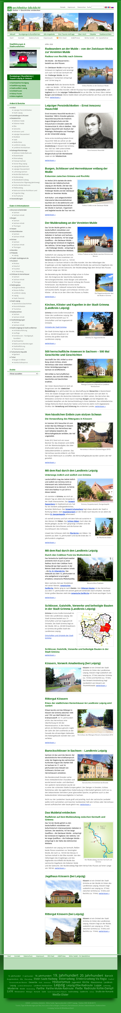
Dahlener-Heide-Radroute (22, 153)
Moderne (13, 988)
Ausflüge (16, 333)
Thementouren (18, 349)
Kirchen (13, 239)
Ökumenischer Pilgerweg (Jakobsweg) (26, 182)
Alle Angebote (49, 34)
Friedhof (111, 979)
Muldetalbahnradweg (21, 180)
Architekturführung (20, 330)
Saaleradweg (73, 991)
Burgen (13, 218)
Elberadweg (28, 979)
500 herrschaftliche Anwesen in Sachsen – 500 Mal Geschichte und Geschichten (77, 353)
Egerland (16, 354)
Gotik (40, 982)
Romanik (37, 992)
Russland (14, 261)
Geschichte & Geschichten (22, 304)
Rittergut (29, 992)
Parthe (40, 988)
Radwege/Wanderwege (19, 150)
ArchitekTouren (16, 91)
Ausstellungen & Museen (19, 115)
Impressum (48, 38)
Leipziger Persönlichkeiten (22, 110)
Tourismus (17, 309)
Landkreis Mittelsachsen (24, 986)
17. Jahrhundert (27, 976)
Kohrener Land (18, 131)
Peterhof (16, 266)
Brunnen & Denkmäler (19, 210)
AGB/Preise (75, 38)
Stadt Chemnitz (18, 298)
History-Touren (16, 94)
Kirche (85, 982)
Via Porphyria (18, 196)
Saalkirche (84, 991)
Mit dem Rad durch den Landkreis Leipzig (71, 470)
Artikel (13, 107)
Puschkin (16, 269)
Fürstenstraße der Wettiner (18, 982)
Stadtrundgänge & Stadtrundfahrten (24, 328)
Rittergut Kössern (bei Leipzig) (64, 914)
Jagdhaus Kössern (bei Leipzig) (65, 876)
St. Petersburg (18, 271)
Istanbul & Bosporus (20, 362)
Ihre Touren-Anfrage (66, 34)
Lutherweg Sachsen (20, 172)
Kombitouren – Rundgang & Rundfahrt (23, 337)
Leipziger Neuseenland (21, 134)
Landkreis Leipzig (19, 145)
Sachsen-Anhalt (18, 215)
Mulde (22, 989)
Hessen (13, 229)
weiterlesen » (55, 97)
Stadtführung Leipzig (18, 85)
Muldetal (16, 137)
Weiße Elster (17, 142)
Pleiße (79, 988)
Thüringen (17, 226)
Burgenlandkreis (19, 287)
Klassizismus (96, 982)
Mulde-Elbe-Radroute (20, 174)
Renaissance (20, 991)
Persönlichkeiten (19, 306)
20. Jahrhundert (91, 975)
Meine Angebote (17, 96)
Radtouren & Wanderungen (23, 344)
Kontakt (21, 38)
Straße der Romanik (104, 991)
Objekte (93, 34)
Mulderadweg (18, 177)
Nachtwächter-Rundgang (20, 83)
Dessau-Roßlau (18, 290)
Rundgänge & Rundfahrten (29, 34)
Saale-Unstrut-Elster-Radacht (57, 992)
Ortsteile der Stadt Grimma (56, 327)
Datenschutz (34, 38)
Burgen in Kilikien (19, 360)
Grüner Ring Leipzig (20, 164)
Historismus (61, 982)
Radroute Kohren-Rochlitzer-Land (25, 190)
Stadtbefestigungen (18, 320)
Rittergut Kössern (56, 698)
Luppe (98, 985)
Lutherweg (107, 986)
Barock (109, 975)
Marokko (14, 250)
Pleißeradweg (18, 188)
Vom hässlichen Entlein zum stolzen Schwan (73, 414)
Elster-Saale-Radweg (45, 978)
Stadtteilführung (19, 346)
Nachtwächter (18, 341)
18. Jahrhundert (43, 975)
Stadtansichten (105, 34)
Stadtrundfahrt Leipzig (19, 88)
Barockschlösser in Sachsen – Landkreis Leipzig (76, 750)
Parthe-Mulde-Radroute (21, 185)
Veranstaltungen (17, 199)
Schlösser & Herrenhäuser (20, 274)
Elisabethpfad (18, 156)
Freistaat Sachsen (19, 161)
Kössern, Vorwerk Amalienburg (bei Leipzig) (73, 663)
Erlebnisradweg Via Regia (91, 978)
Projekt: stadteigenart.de (19, 258)
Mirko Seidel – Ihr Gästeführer (96, 38)
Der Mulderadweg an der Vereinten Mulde (71, 222)
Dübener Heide (18, 123)
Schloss (92, 992)
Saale (15, 140)
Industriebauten (17, 231)
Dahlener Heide (18, 121)
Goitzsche (16, 129)
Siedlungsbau (16, 285)
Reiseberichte (16, 118)
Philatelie (14, 253)
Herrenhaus (47, 982)
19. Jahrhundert (65, 975)
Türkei (13, 357)
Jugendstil (76, 982)
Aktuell (12, 34)
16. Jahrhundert (14, 976)
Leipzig (15, 255)
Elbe (14, 126)
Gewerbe (33, 982)
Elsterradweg (18, 158)
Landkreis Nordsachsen (21, 147)
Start (11, 38)
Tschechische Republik (19, 352)
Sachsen (16, 212)
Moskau (16, 263)
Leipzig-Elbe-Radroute (21, 166)
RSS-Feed (62, 38)
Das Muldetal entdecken (60, 812)
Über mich (82, 34)
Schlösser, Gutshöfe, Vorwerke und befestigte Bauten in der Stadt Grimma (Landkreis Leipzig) (79, 607)
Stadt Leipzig (17, 113)
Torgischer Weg (18, 193)
